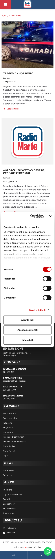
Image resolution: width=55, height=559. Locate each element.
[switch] (47, 278)
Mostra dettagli (37, 310)
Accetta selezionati (27, 330)
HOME (4, 16)
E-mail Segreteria (12, 378)
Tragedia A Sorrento (18, 73)
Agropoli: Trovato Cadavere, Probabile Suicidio (23, 172)
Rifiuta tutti (27, 340)
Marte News (15, 16)
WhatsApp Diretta (12, 387)
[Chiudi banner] (50, 216)
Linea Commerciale (13, 396)
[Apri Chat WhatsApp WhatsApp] (48, 551)
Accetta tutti (27, 320)
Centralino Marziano (14, 369)
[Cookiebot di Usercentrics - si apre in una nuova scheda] (32, 216)
